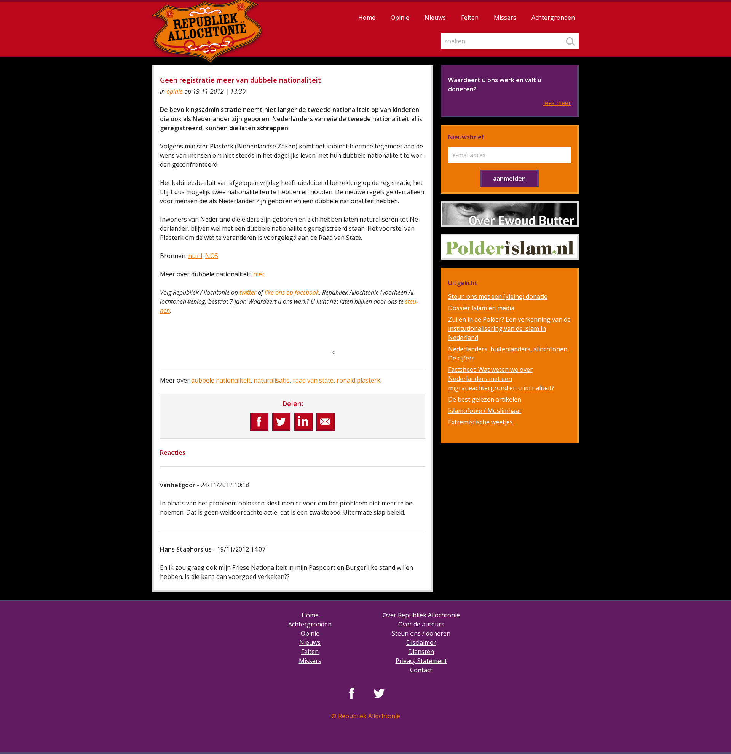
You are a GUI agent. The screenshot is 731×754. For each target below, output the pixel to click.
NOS (211, 256)
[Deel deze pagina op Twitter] (281, 422)
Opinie (400, 17)
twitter (247, 292)
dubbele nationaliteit (221, 380)
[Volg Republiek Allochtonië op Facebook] (352, 693)
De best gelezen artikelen (484, 399)
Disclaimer (421, 642)
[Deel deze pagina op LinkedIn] (303, 422)
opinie (174, 91)
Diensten (421, 651)
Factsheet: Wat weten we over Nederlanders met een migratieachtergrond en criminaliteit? (501, 378)
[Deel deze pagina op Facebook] (259, 422)
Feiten (470, 17)
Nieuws (435, 17)
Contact (421, 670)
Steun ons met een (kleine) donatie (497, 296)
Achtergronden (553, 17)
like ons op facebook (292, 292)
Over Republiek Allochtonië (421, 615)
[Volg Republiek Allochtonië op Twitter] (379, 693)
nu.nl (195, 256)
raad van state (313, 380)
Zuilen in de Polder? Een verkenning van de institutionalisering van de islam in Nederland (509, 328)
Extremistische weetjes (480, 422)
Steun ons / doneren (421, 633)
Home (366, 17)
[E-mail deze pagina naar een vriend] (325, 422)
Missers (505, 17)
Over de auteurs (421, 624)
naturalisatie (272, 380)
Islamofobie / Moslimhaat (484, 410)
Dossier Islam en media (481, 308)
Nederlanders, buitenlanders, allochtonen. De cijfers (508, 353)
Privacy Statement (421, 661)
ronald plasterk (358, 380)
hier (258, 274)
